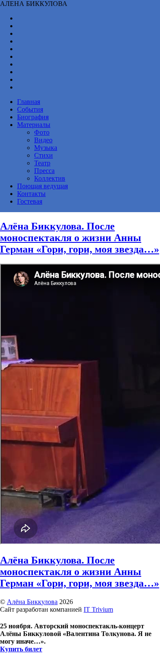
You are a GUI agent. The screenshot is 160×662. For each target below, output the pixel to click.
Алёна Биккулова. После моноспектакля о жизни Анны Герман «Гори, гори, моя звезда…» (79, 238)
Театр (42, 163)
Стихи (43, 155)
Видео (43, 140)
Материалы (33, 124)
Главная (28, 101)
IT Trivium (98, 609)
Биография (33, 117)
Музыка (45, 147)
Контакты (31, 193)
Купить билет (21, 649)
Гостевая (29, 201)
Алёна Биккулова (32, 601)
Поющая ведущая (42, 186)
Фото (41, 132)
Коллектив (49, 178)
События (30, 109)
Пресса (44, 170)
